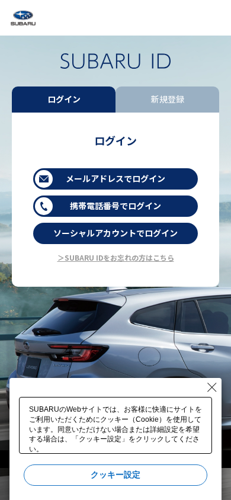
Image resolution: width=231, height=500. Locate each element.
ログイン (64, 99)
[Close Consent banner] (212, 387)
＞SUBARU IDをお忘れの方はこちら (115, 257)
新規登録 (167, 99)
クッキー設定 (115, 474)
